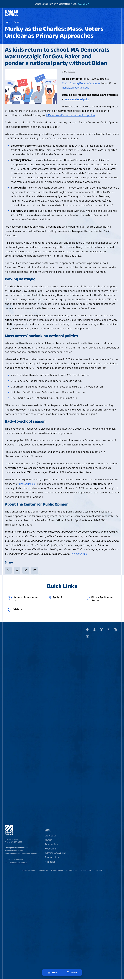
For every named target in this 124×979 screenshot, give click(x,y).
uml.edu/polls (27, 483)
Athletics (50, 861)
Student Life (52, 857)
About (48, 839)
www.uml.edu (79, 553)
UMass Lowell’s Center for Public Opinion (70, 115)
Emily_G (67, 83)
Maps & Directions (29, 870)
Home (7, 22)
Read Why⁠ (82, 4)
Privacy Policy (71, 870)
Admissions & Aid (55, 852)
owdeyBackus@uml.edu (86, 83)
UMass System (57, 870)
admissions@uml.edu (18, 862)
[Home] (11, 13)
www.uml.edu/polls (77, 99)
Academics (51, 844)
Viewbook (50, 835)
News (16, 22)
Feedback (98, 870)
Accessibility (86, 870)
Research (50, 848)
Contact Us (43, 870)
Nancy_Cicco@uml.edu (75, 87)
